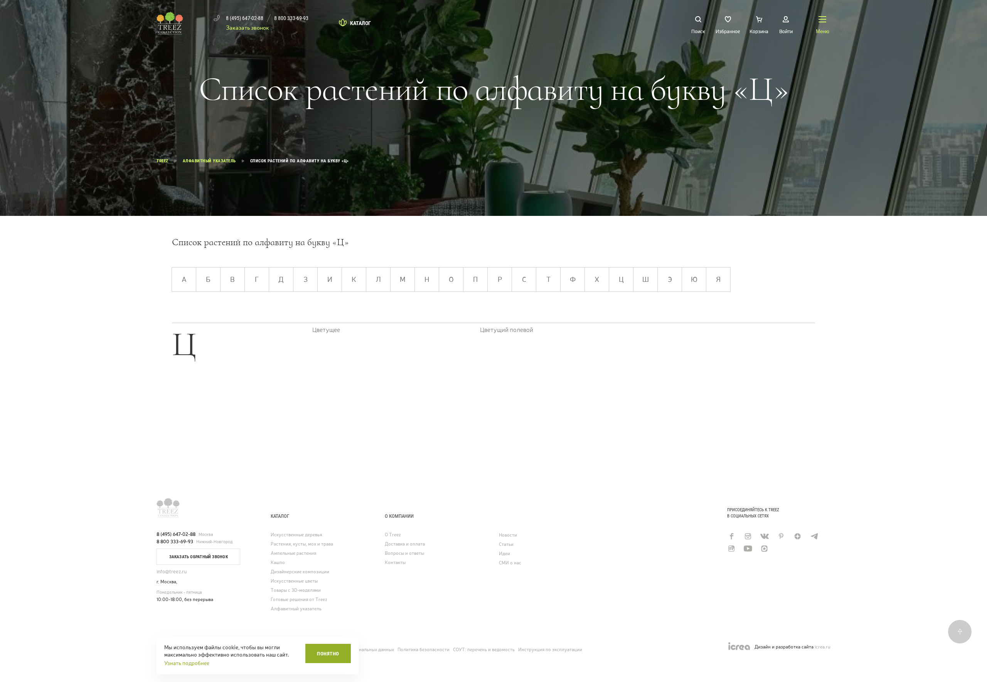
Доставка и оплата (405, 544)
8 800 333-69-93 (175, 542)
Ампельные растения (293, 553)
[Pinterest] (781, 536)
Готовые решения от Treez (299, 600)
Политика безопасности (423, 650)
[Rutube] (731, 549)
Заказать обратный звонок (198, 556)
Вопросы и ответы (404, 553)
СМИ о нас (510, 563)
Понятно (328, 654)
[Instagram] (748, 536)
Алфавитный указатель (209, 160)
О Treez (393, 535)
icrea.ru (822, 647)
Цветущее (326, 330)
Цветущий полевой (506, 330)
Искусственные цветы (294, 581)
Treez (162, 160)
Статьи (506, 544)
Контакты (395, 563)
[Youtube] (748, 549)
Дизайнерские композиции (300, 572)
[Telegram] (814, 536)
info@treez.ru (172, 571)
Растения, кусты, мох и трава (302, 544)
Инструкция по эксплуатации (550, 650)
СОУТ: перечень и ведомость (484, 650)
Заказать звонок (247, 27)
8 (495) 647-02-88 (176, 534)
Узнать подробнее (186, 663)
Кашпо (278, 563)
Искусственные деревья (296, 535)
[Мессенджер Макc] (764, 549)
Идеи (504, 554)
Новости (508, 535)
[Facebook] (731, 536)
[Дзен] (797, 536)
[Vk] (764, 536)
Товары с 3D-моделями (296, 590)
